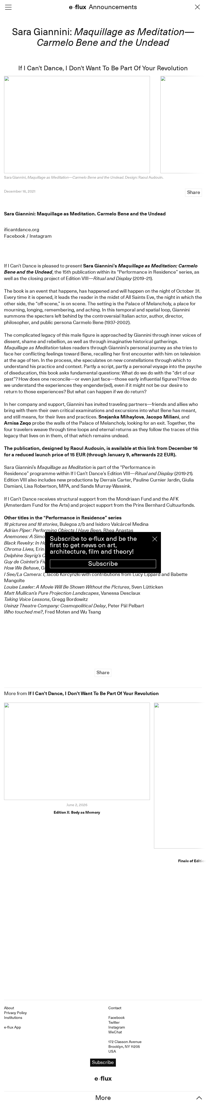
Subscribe (103, 564)
